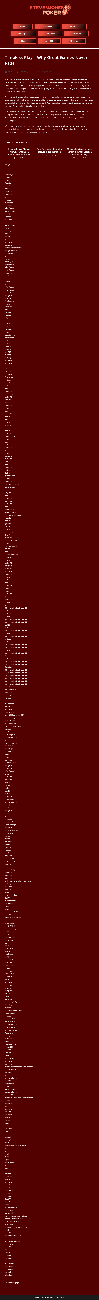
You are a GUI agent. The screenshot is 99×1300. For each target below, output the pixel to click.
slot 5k (7, 740)
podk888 (8, 380)
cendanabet (9, 1252)
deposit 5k (8, 273)
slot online (8, 1174)
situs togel (8, 501)
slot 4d (7, 236)
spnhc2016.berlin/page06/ (14, 715)
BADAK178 (8, 307)
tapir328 (8, 614)
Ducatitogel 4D (10, 735)
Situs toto (8, 782)
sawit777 (8, 1185)
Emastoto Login (10, 825)
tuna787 (8, 352)
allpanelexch (9, 903)
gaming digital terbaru (13, 726)
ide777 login (9, 749)
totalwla (8, 988)
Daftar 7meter (10, 861)
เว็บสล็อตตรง (9, 301)
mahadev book (10, 901)
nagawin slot (9, 1115)
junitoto (8, 729)
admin (11, 72)
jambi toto (8, 1103)
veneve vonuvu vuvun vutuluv (16, 1216)
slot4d (7, 197)
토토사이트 (9, 1210)
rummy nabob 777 (11, 912)
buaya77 (8, 701)
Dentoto (8, 1053)
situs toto (8, 219)
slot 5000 (8, 791)
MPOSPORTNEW (11, 1002)
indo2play (8, 999)
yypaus (7, 993)
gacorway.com (10, 487)
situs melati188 (10, 723)
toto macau (9, 428)
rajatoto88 (8, 819)
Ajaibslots (8, 1193)
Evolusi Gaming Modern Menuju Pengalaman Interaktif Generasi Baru (19, 152)
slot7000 (8, 915)
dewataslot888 (10, 1013)
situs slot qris (9, 858)
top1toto (8, 853)
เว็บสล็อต (8, 200)
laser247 (8, 889)
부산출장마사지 (10, 926)
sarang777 (8, 951)
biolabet (8, 847)
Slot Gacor (8, 571)
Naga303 (8, 844)
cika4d (7, 1131)
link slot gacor (10, 211)
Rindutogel (9, 1005)
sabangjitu (8, 1137)
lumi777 (8, 1123)
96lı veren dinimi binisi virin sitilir (16, 597)
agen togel (8, 1064)
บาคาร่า (7, 774)
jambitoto (8, 1109)
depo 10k (8, 968)
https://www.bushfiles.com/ (15, 1010)
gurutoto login (10, 476)
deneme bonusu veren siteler (15, 1145)
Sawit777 (8, 1199)
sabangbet (9, 1140)
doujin (7, 276)
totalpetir (8, 991)
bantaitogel (9, 174)
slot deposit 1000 (11, 540)
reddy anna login (11, 929)
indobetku (8, 1008)
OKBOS (7, 1120)
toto (6, 222)
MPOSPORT (9, 1038)
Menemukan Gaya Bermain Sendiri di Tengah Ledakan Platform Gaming (79, 152)
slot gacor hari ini (11, 251)
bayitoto (8, 172)
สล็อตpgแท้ (9, 262)
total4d (7, 934)
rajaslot (7, 1230)
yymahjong (9, 940)
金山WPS (8, 535)
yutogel (7, 836)
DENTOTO (8, 1055)
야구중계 (8, 957)
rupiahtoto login (11, 870)
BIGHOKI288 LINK (11, 830)
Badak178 (8, 447)
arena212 (8, 414)
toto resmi (8, 695)
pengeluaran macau (12, 1221)
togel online (9, 498)
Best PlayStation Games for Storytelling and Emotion (49, 150)
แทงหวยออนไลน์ (11, 763)
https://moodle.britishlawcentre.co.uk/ (19, 1067)
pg (6, 943)
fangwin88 (8, 183)
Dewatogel (9, 1213)
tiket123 (8, 946)
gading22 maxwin (11, 743)
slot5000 (8, 1247)
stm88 (7, 754)
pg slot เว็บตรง (10, 335)
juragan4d (8, 464)
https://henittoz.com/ (13, 1069)
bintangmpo (9, 884)
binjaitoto (8, 856)
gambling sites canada (13, 917)
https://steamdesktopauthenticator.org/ (19, 1098)
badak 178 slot (10, 436)
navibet (7, 526)
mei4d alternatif (10, 720)
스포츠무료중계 (10, 799)
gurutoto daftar (10, 512)
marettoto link (10, 712)
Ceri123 (7, 470)
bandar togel (9, 478)
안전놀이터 (9, 833)
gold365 (8, 524)
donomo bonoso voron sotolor (16, 1227)
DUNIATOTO (9, 977)
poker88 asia (9, 751)
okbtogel (8, 850)
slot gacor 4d (9, 253)
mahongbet (9, 203)
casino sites (9, 965)
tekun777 (8, 1176)
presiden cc (9, 948)
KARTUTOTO (9, 974)
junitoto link (9, 687)
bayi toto (8, 228)
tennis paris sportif (11, 718)
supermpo (8, 875)
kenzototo (8, 842)
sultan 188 (8, 234)
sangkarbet (9, 191)
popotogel (8, 205)
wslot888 (8, 1016)
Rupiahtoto (9, 1033)
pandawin (8, 872)
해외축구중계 (9, 1269)
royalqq (8, 932)
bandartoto (9, 954)
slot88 (7, 189)
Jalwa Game (9, 1275)
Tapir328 (8, 298)
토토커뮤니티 (9, 1224)
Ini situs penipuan (11, 554)
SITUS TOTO (9, 746)
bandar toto (9, 732)
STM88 (7, 549)
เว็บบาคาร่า (9, 377)
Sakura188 (8, 1129)
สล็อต (7, 318)
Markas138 (9, 1095)
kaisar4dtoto (9, 1041)
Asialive (7, 1205)
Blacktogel (8, 698)
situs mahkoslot (10, 690)
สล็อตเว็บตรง (9, 208)
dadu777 (8, 324)
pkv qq (7, 839)
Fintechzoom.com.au (12, 484)
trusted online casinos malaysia (16, 1171)
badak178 (8, 180)
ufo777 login (9, 937)
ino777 (7, 706)
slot (6, 279)
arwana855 (9, 293)
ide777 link (9, 383)
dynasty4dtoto (10, 1044)
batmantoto (9, 1083)
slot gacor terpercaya (12, 1241)
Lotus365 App (10, 960)
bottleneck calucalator (13, 515)
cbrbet (7, 996)
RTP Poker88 (9, 1162)
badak (7, 588)
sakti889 (8, 892)
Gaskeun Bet (9, 1190)
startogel (8, 1036)
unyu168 (8, 1086)
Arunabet (8, 1196)
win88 (7, 1143)
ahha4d (7, 909)
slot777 (7, 256)
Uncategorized (44, 72)
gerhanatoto (9, 692)
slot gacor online (11, 1207)
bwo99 (7, 785)
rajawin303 (9, 1047)
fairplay (7, 906)
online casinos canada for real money (18, 881)
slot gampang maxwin (13, 1235)
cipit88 (7, 177)
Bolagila (8, 1202)
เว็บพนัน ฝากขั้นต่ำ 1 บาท (13, 248)
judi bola (8, 419)
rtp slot (7, 1160)
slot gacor (8, 242)
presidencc (9, 962)
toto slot (8, 214)
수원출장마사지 (10, 923)
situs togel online (11, 1030)
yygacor (8, 979)
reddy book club (11, 895)
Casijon (7, 259)
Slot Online (9, 1272)
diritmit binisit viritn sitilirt (14, 1219)
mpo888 (8, 1050)
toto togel (8, 1134)
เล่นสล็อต (8, 366)
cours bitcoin (9, 704)
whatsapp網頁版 (11, 546)
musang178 (9, 355)
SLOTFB (8, 898)
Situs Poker (9, 864)
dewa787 (8, 343)
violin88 (8, 1233)
